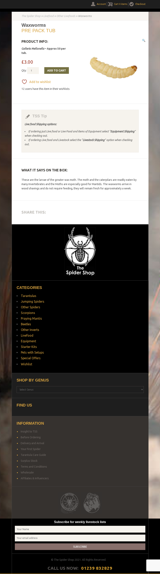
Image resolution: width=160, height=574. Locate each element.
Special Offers (31, 358)
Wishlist (26, 364)
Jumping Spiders (32, 301)
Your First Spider (31, 449)
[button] (143, 40)
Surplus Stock (29, 460)
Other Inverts (30, 330)
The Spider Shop (31, 16)
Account (101, 4)
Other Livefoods (65, 16)
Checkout (140, 4)
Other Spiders (30, 307)
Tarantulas (28, 296)
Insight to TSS (29, 431)
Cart (120, 4)
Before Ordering (31, 437)
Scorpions (28, 313)
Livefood (48, 16)
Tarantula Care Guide (33, 454)
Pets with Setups (32, 352)
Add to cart (56, 70)
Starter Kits (29, 346)
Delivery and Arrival (32, 443)
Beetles (26, 324)
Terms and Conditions (34, 466)
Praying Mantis (31, 318)
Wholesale (27, 472)
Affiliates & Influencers (35, 478)
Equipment (28, 341)
